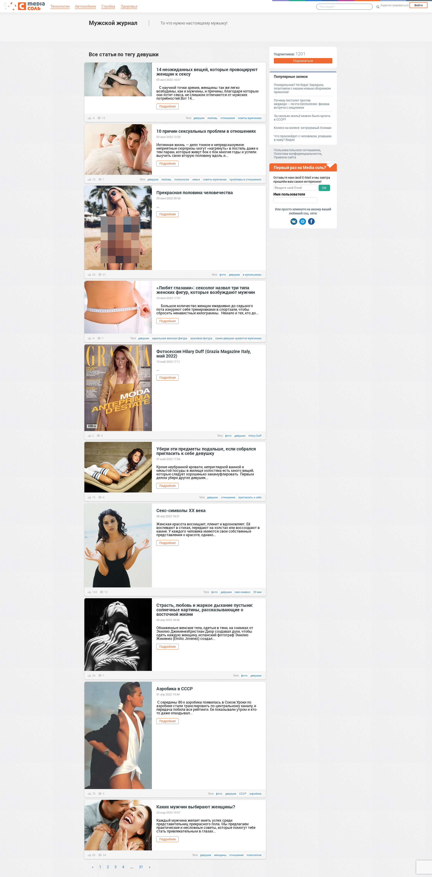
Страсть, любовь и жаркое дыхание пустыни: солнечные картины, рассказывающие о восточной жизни (204, 609)
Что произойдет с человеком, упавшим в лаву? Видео (302, 138)
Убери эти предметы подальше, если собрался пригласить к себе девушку (206, 450)
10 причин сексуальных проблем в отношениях (206, 131)
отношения (227, 118)
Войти (418, 5)
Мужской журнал (113, 23)
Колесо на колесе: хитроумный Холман (302, 128)
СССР (242, 793)
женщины (220, 855)
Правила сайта (285, 157)
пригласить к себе (249, 497)
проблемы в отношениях (245, 179)
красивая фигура (201, 338)
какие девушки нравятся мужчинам (238, 338)
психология (181, 179)
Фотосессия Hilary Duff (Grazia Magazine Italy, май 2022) (203, 353)
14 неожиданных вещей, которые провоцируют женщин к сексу (207, 71)
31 (141, 866)
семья (196, 179)
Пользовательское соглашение (297, 150)
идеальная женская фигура (169, 338)
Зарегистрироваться (394, 5)
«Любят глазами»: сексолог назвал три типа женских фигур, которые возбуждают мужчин (205, 289)
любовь (212, 118)
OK (324, 188)
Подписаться (303, 60)
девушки (199, 118)
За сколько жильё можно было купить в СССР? (302, 117)
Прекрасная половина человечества (194, 192)
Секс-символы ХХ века (181, 510)
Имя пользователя (289, 194)
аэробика (255, 793)
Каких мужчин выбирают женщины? (195, 806)
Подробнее (167, 106)
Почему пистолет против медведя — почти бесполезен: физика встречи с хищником (301, 104)
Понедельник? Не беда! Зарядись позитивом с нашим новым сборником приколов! (302, 88)
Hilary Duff (254, 435)
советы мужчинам (249, 118)
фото (222, 274)
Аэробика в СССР (174, 688)
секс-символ (242, 592)
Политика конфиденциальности (297, 153)
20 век (257, 592)
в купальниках (252, 274)
